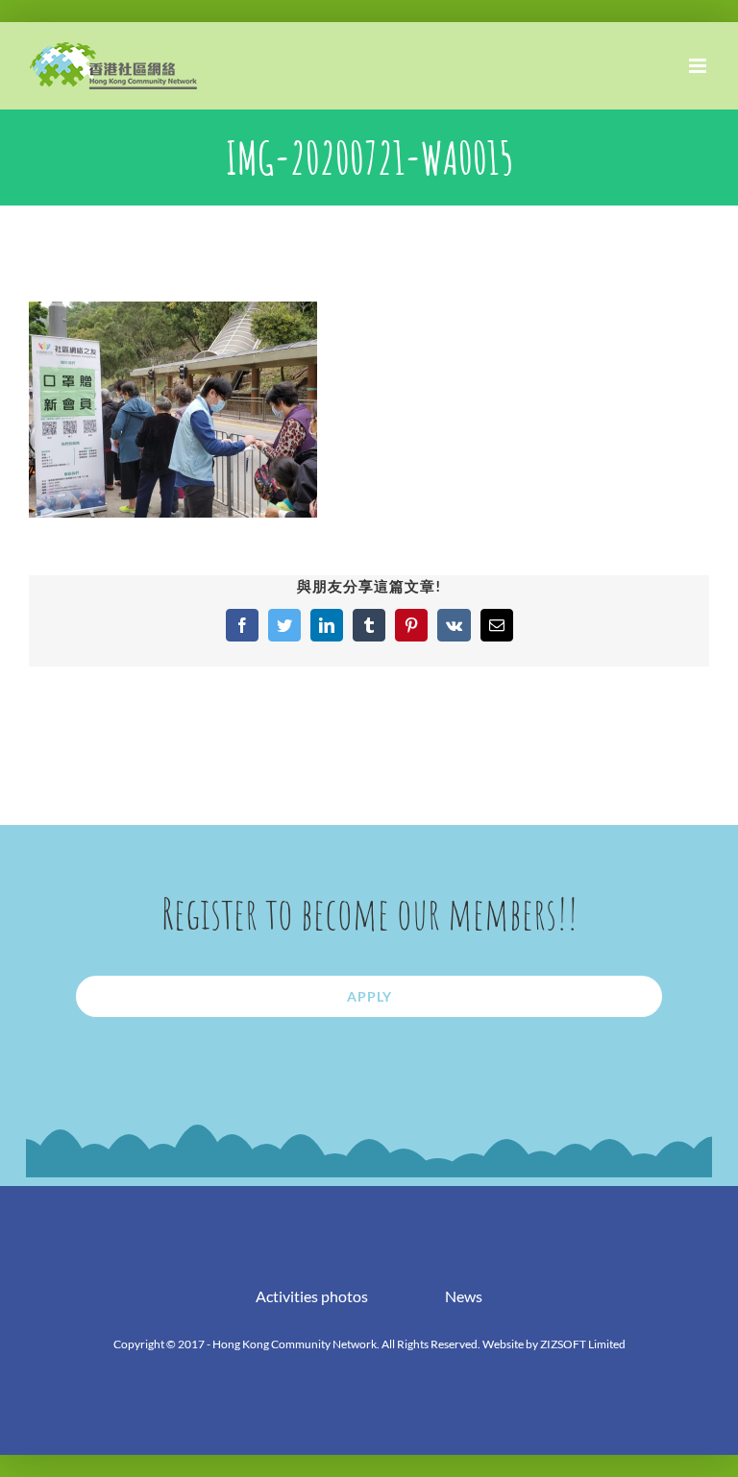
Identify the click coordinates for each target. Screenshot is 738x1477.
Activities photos (312, 1296)
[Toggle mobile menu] (699, 66)
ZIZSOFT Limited (583, 1344)
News (463, 1296)
